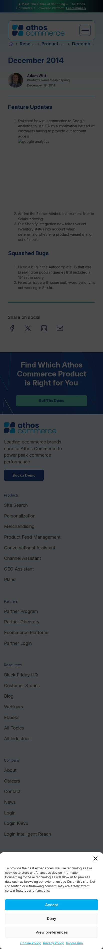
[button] (95, 858)
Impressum (74, 943)
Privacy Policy (53, 943)
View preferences (52, 932)
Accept (51, 904)
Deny (51, 918)
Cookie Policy (30, 943)
